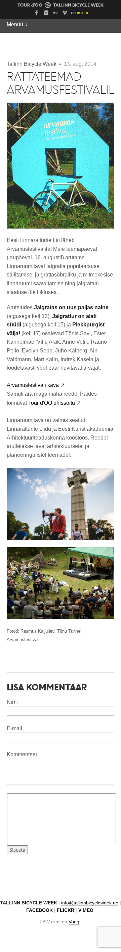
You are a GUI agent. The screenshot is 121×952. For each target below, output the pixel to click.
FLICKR (65, 910)
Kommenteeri (23, 754)
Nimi (12, 702)
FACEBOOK (39, 910)
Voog (74, 921)
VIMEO (85, 910)
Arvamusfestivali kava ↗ (36, 385)
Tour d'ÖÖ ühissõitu (54, 403)
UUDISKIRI (79, 13)
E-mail (14, 728)
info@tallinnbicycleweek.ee (89, 902)
